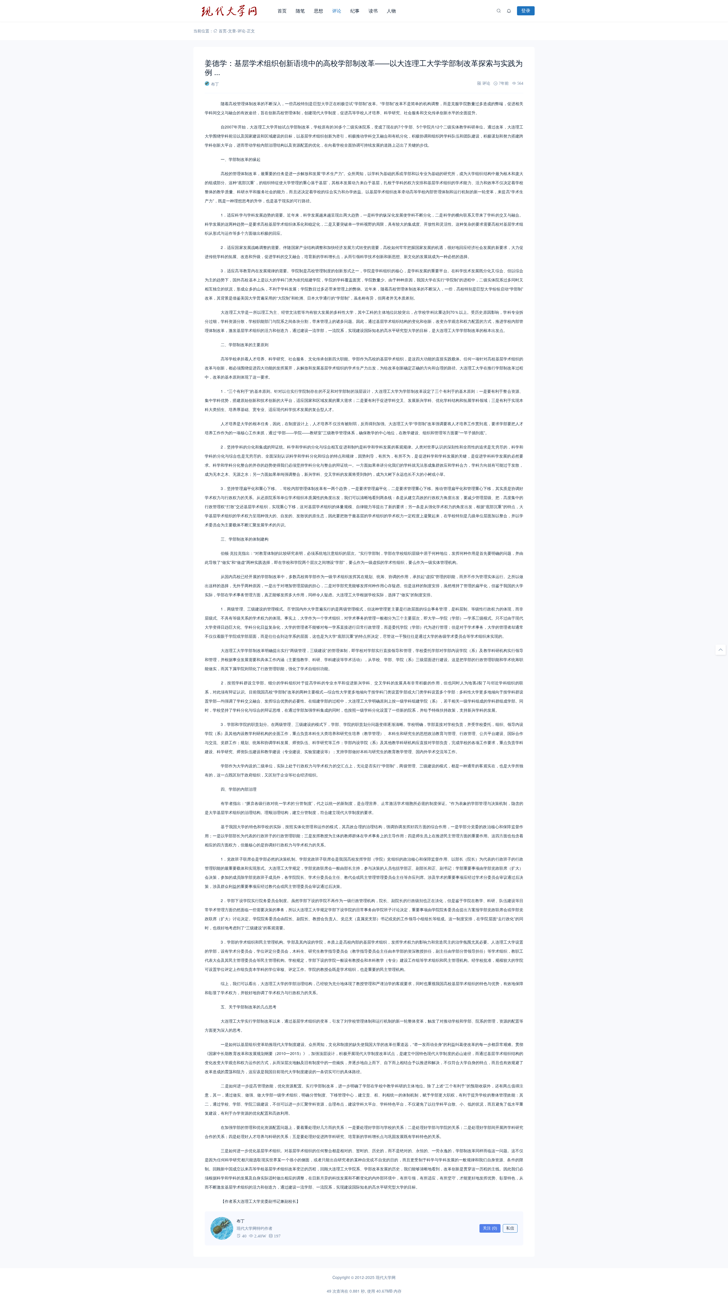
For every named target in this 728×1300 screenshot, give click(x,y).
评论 (336, 10)
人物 (391, 10)
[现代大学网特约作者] (221, 1228)
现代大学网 (386, 1277)
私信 (510, 1228)
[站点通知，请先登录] (509, 11)
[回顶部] (720, 650)
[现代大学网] (233, 11)
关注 (490, 1228)
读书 (373, 10)
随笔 (300, 10)
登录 (525, 10)
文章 (232, 31)
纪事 (354, 10)
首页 (282, 10)
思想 (318, 10)
